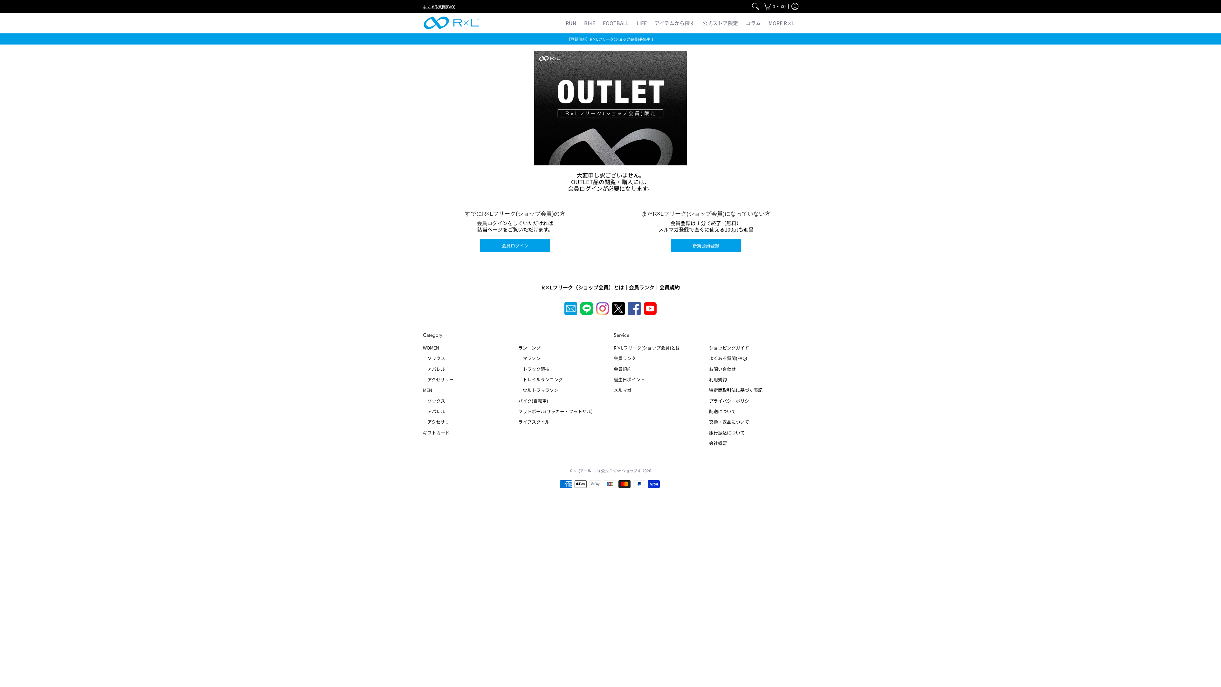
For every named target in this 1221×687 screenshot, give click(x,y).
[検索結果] (755, 6)
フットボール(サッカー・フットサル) (555, 411)
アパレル (434, 369)
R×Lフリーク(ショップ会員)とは (647, 347)
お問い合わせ (722, 369)
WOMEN (431, 347)
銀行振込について (727, 432)
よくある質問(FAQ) (439, 6)
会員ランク (625, 358)
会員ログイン (515, 245)
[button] (775, 6)
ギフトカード (436, 432)
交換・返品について (729, 422)
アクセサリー (438, 379)
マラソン (529, 358)
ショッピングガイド (729, 347)
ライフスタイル (533, 422)
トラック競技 (533, 369)
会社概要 (718, 443)
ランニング (529, 347)
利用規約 (718, 379)
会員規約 (622, 369)
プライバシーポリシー (731, 401)
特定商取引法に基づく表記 (735, 390)
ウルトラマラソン (538, 390)
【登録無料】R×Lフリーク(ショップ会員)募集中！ (610, 39)
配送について (722, 411)
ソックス (434, 358)
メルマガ (622, 390)
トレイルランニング (540, 379)
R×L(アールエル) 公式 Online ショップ (603, 470)
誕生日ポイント (629, 379)
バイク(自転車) (533, 401)
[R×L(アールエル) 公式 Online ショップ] (451, 23)
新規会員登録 (706, 245)
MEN (427, 390)
